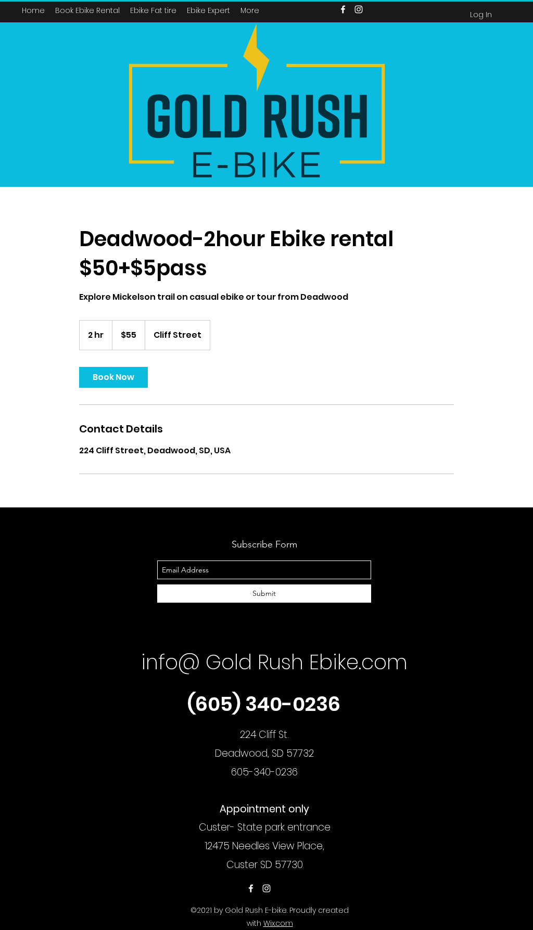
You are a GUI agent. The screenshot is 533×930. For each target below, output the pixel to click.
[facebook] (251, 888)
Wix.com (278, 923)
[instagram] (266, 888)
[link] (113, 377)
